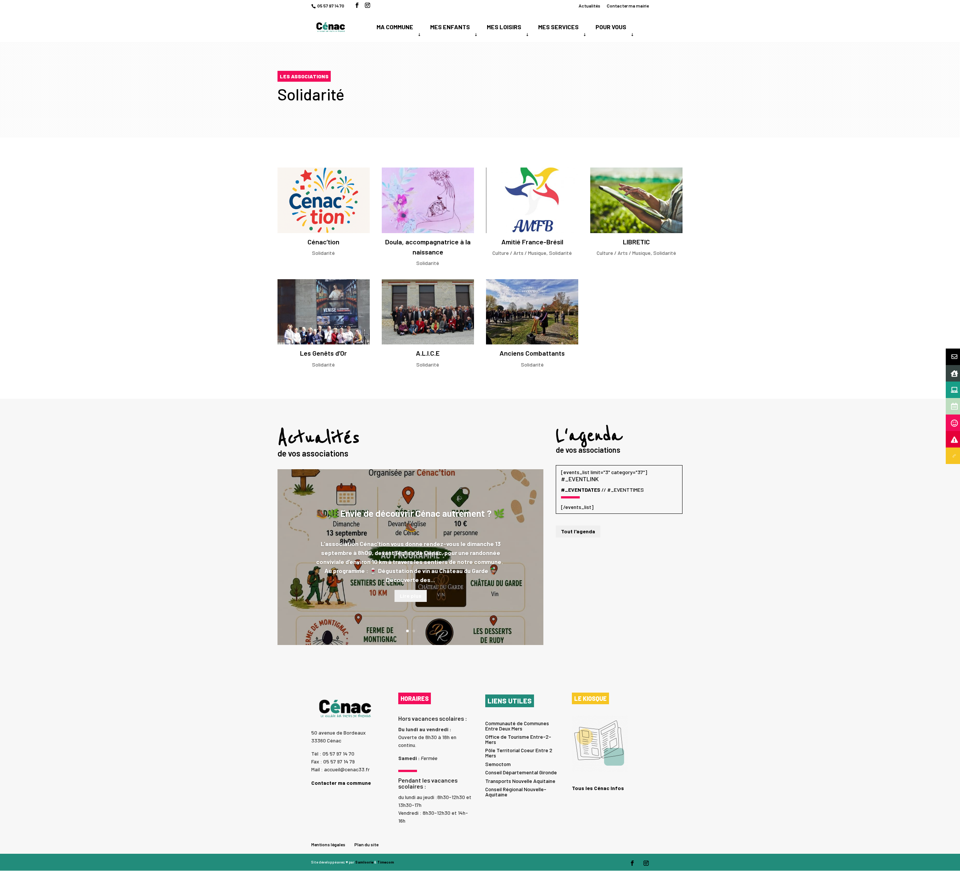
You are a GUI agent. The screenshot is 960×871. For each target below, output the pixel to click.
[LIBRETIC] (636, 200)
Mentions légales (328, 844)
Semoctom (498, 764)
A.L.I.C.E (428, 353)
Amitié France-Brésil (532, 242)
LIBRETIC (636, 242)
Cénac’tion (323, 242)
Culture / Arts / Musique (519, 253)
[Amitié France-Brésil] (532, 200)
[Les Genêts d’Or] (324, 311)
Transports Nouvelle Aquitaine (520, 781)
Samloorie (364, 862)
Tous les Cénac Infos (598, 788)
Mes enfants (450, 26)
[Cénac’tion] (324, 200)
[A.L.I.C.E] (428, 311)
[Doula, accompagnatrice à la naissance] (428, 200)
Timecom (385, 862)
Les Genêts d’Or (323, 353)
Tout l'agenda (578, 531)
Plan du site (366, 844)
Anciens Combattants (532, 353)
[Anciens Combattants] (532, 311)
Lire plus (411, 596)
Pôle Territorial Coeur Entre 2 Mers (518, 753)
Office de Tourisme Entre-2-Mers (518, 739)
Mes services (558, 26)
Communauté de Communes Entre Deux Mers (517, 726)
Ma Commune (394, 26)
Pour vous (611, 26)
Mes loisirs (504, 26)
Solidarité (323, 253)
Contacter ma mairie (628, 5)
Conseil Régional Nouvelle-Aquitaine (515, 792)
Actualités (589, 5)
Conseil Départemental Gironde (521, 772)
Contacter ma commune (341, 783)
